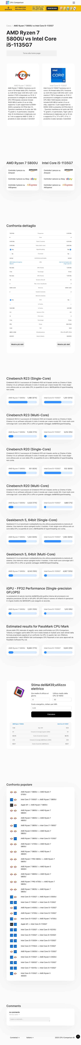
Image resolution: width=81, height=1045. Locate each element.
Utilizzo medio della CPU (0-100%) (60, 694)
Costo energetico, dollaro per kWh (44, 704)
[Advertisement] (40, 18)
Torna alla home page (31, 53)
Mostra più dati (17, 344)
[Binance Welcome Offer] (8, 8)
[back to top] (78, 1037)
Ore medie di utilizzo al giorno (40, 694)
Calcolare (51, 714)
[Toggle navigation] (74, 2)
